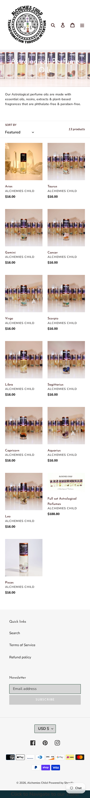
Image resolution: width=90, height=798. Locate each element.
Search (14, 633)
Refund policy (20, 657)
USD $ (43, 728)
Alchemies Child (37, 783)
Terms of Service (22, 645)
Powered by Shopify (61, 783)
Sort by (10, 125)
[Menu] (82, 25)
